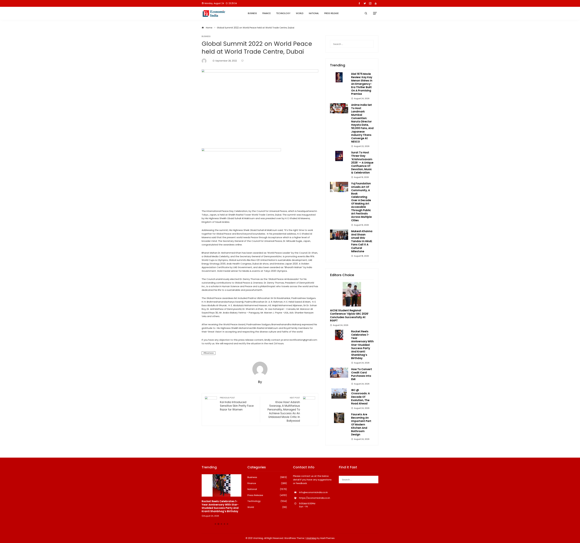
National (314, 13)
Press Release (331, 13)
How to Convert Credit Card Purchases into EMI (361, 374)
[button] (215, 524)
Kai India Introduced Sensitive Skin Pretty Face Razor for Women (237, 403)
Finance (266, 13)
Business (252, 13)
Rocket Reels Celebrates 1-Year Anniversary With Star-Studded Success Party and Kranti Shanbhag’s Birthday (362, 345)
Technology (283, 13)
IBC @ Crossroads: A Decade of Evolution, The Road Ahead (360, 396)
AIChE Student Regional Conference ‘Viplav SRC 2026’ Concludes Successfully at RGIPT (349, 315)
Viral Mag (311, 538)
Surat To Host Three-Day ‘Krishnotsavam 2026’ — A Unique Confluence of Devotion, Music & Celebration (362, 162)
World (299, 13)
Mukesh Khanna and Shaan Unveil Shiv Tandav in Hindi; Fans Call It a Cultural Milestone (361, 241)
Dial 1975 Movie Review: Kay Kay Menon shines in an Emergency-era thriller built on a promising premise (361, 84)
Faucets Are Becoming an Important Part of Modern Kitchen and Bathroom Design (361, 424)
